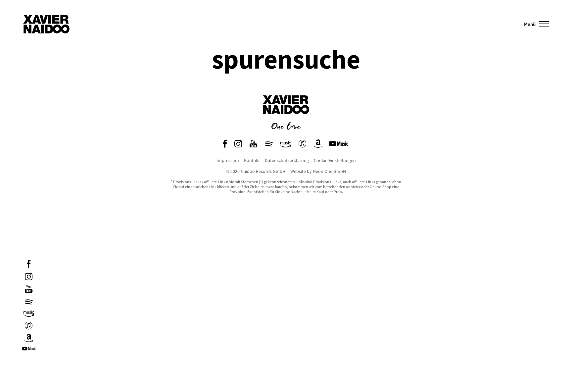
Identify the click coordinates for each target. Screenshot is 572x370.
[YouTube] (28, 290)
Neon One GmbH (329, 171)
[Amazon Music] (29, 314)
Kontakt (252, 160)
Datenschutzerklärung (287, 160)
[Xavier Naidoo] (286, 119)
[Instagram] (28, 277)
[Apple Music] (28, 326)
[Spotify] (29, 302)
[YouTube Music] (30, 351)
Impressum (227, 160)
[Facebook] (28, 265)
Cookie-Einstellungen (335, 160)
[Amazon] (28, 339)
